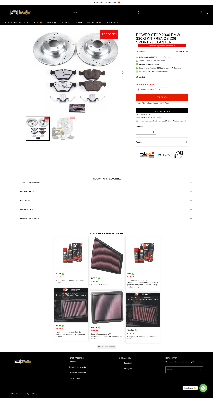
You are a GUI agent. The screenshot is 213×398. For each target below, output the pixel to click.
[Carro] (205, 12)
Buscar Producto (75, 378)
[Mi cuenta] (200, 12)
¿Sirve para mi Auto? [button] (33, 182)
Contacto (72, 362)
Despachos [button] (27, 191)
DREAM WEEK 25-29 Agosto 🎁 (106, 2)
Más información (178, 121)
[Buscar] (137, 12)
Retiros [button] (25, 200)
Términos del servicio (77, 367)
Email (169, 369)
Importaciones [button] (29, 218)
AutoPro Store (19, 394)
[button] (122, 72)
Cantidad (139, 127)
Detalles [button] (139, 142)
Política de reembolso (77, 373)
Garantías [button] (26, 209)
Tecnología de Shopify (30, 394)
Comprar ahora (162, 111)
